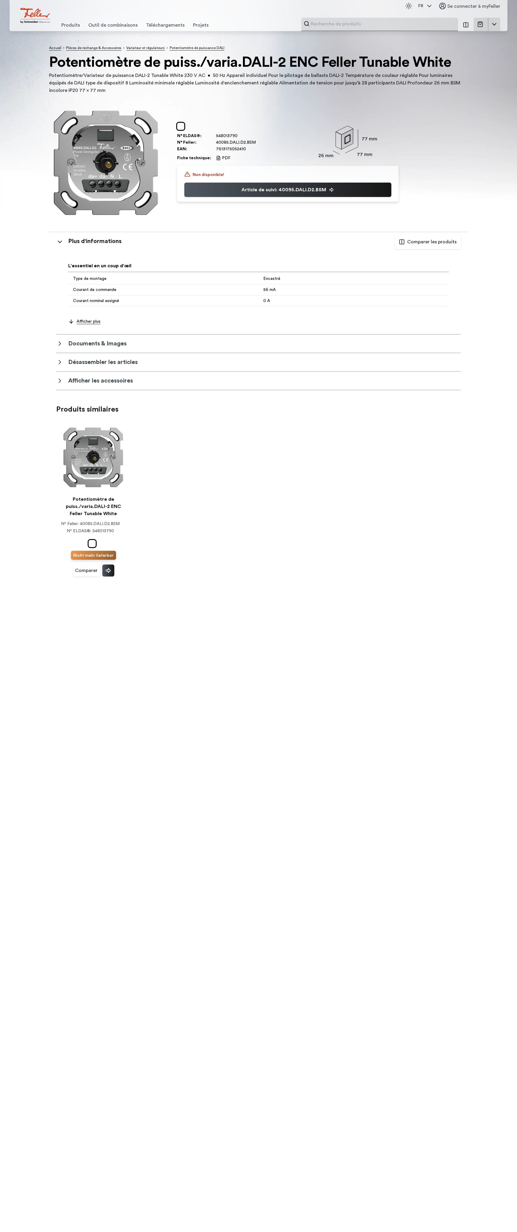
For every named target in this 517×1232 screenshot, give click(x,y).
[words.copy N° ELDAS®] (241, 135)
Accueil (55, 48)
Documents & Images (97, 344)
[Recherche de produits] (307, 24)
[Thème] (409, 6)
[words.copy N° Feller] (259, 142)
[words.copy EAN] (249, 149)
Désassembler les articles (103, 362)
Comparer (86, 570)
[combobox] (382, 24)
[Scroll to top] (499, 1215)
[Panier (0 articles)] (481, 24)
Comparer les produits (432, 241)
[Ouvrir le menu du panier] (494, 24)
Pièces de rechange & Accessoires (93, 48)
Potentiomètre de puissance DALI (197, 48)
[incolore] (182, 126)
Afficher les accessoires (100, 381)
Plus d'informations (94, 241)
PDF (226, 158)
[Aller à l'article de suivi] (108, 570)
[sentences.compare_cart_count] (465, 24)
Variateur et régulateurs (145, 48)
